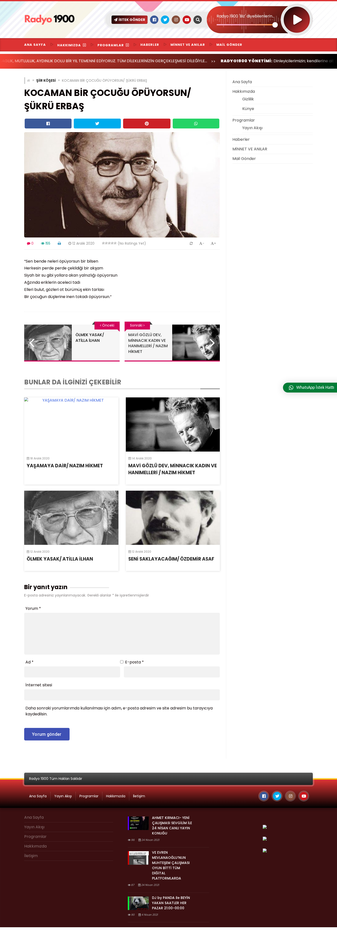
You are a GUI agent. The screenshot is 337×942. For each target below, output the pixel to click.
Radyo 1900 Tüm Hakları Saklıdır (55, 778)
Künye (248, 108)
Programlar (110, 45)
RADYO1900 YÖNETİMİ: (213, 61)
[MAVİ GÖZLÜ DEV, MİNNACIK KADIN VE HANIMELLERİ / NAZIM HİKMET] (173, 424)
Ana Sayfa (35, 44)
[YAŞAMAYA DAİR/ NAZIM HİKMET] (71, 424)
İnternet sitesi (38, 685)
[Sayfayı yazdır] (59, 243)
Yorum (33, 608)
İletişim (139, 796)
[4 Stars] (112, 243)
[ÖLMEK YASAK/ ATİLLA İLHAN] (71, 518)
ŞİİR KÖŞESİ (46, 80)
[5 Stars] (115, 243)
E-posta (134, 662)
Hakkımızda (69, 45)
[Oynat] (297, 13)
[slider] (246, 24)
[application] (260, 11)
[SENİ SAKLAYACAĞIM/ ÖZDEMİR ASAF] (173, 518)
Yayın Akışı (252, 128)
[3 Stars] (109, 243)
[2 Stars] (106, 243)
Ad (29, 662)
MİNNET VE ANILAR (187, 44)
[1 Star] (103, 243)
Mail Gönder (229, 44)
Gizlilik (248, 99)
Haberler (149, 44)
